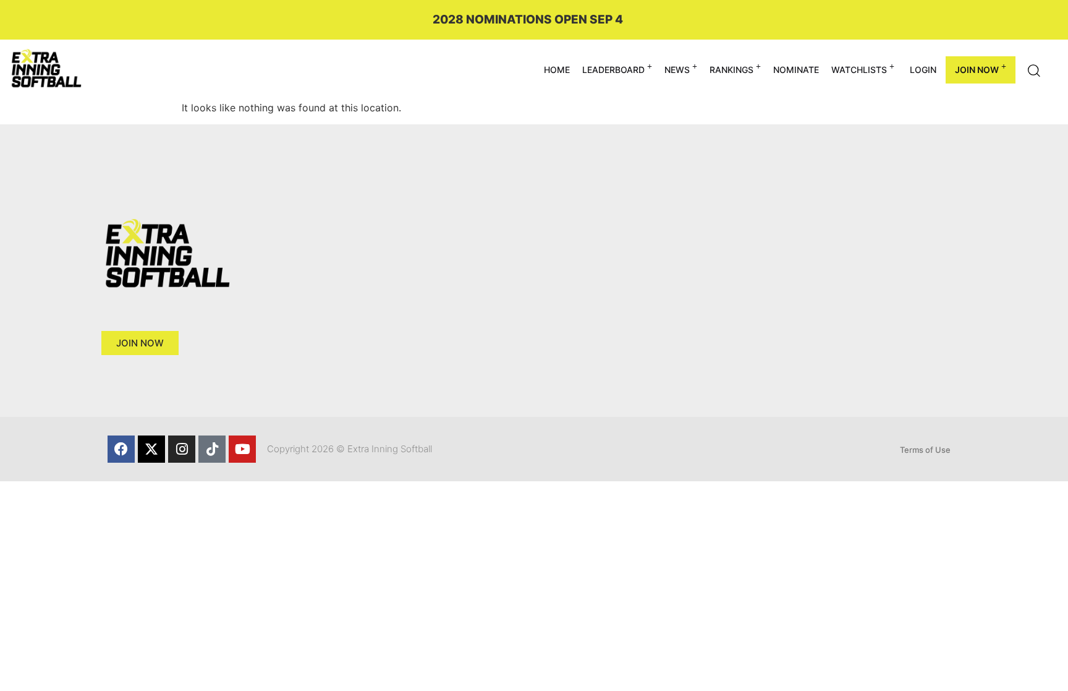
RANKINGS (731, 69)
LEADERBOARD (613, 69)
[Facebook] (121, 449)
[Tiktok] (212, 449)
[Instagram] (181, 449)
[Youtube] (242, 449)
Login (923, 69)
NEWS (677, 69)
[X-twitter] (151, 449)
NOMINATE (796, 69)
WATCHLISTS (859, 69)
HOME (557, 69)
